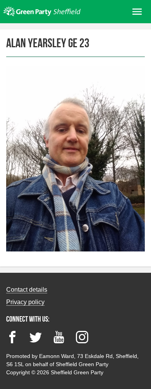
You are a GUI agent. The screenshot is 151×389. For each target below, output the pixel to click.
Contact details (26, 289)
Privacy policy (25, 302)
